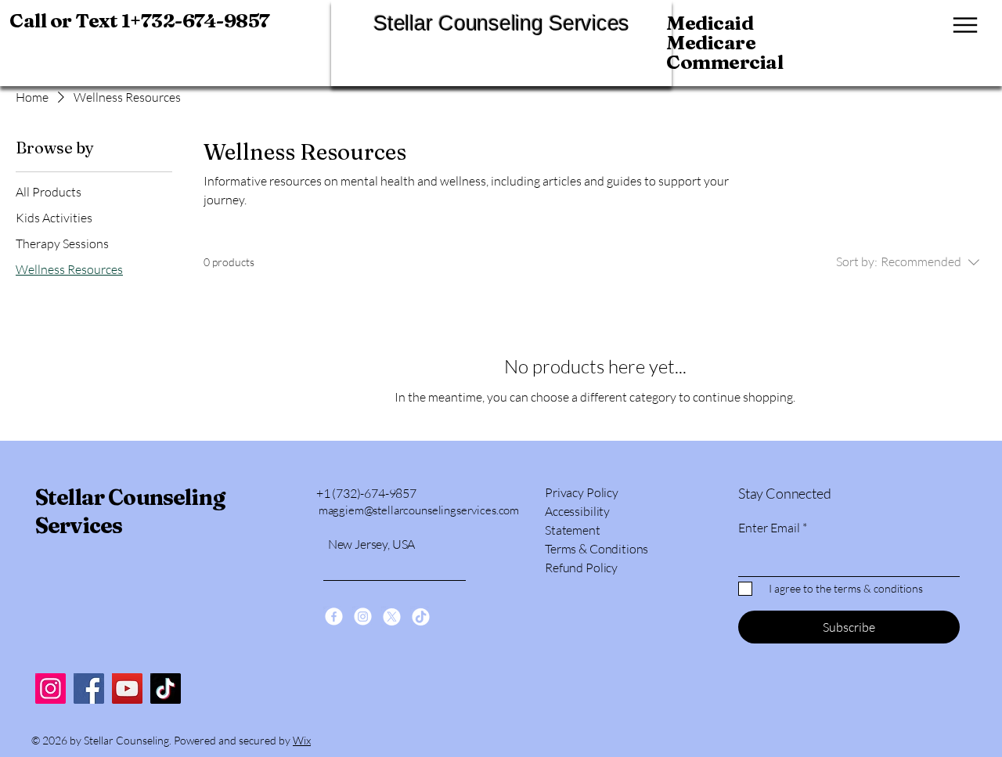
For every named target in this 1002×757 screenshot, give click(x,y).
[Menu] (960, 25)
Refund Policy (581, 567)
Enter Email (769, 527)
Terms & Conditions (596, 549)
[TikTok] (165, 688)
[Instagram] (50, 688)
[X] (391, 616)
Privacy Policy (581, 492)
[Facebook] (89, 688)
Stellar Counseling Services (501, 23)
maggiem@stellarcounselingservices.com (419, 510)
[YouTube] (127, 688)
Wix (302, 740)
